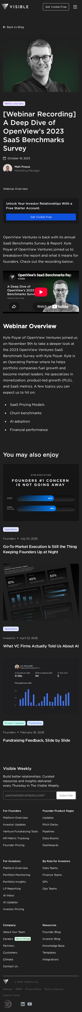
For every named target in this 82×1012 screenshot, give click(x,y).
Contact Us (10, 966)
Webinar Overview (15, 188)
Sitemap (7, 989)
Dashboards (50, 845)
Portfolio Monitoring (16, 874)
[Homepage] (15, 7)
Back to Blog (15, 27)
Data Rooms (51, 838)
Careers (16, 938)
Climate (8, 959)
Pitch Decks (50, 824)
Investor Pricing (13, 909)
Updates (48, 817)
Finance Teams (52, 874)
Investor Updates (14, 824)
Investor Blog (51, 938)
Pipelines (48, 831)
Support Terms (11, 995)
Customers (10, 952)
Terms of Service (53, 989)
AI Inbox (8, 895)
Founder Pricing (13, 845)
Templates (49, 952)
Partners (8, 945)
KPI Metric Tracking (16, 838)
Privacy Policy (33, 989)
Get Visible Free (56, 6)
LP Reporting (12, 888)
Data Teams (50, 867)
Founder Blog (52, 932)
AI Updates (10, 902)
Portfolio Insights (14, 881)
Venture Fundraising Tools (20, 831)
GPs (45, 881)
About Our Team (14, 932)
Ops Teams (50, 888)
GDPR (18, 989)
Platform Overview (15, 817)
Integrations (51, 959)
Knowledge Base (53, 945)
